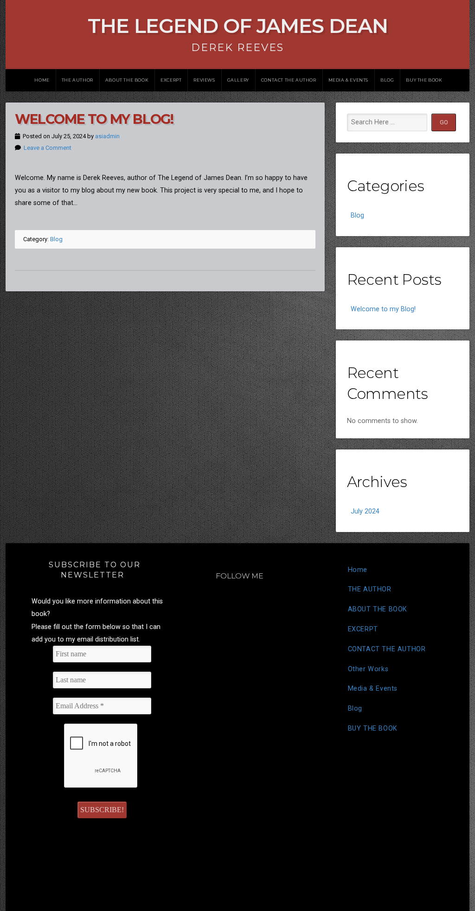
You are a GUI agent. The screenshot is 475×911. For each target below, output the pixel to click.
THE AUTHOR (77, 80)
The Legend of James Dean (238, 25)
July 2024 (365, 511)
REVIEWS (204, 80)
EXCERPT (170, 80)
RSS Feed (229, 882)
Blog (387, 80)
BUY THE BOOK (424, 80)
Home (41, 80)
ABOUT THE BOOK (126, 80)
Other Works (368, 669)
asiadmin (107, 136)
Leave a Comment (47, 147)
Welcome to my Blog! (94, 119)
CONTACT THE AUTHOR (288, 80)
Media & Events (348, 80)
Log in (254, 882)
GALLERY (238, 80)
